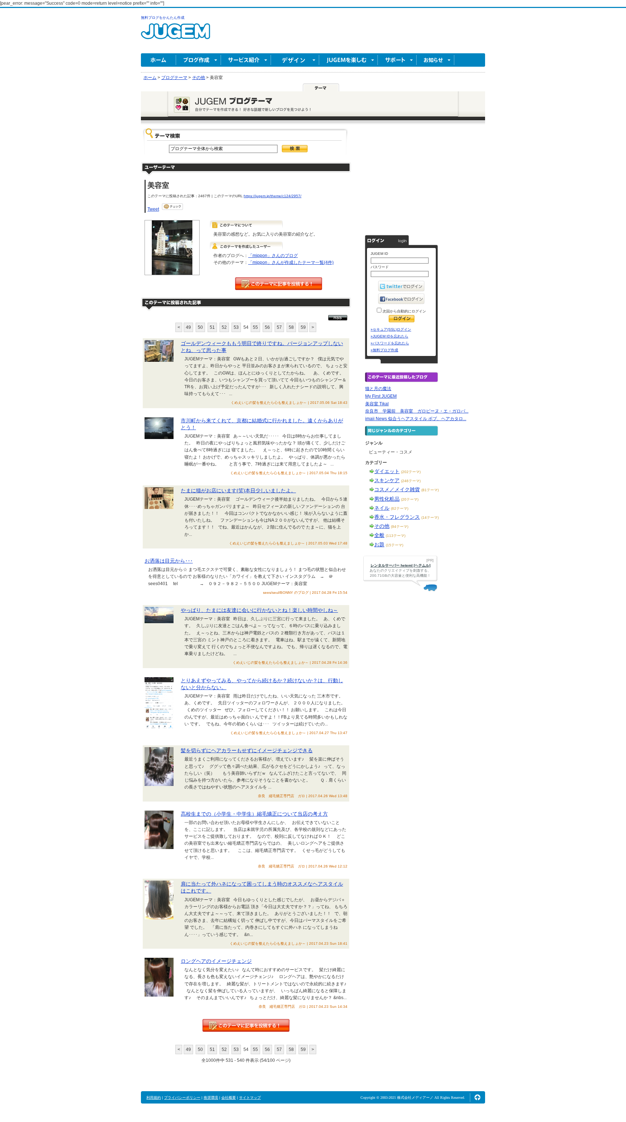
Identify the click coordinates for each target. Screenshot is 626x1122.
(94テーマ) (399, 527)
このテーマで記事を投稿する (278, 283)
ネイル (381, 508)
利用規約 (153, 1098)
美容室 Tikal (377, 403)
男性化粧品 (387, 499)
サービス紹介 (246, 60)
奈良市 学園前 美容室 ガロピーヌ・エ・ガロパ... (416, 411)
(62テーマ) (399, 508)
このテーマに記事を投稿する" (246, 1025)
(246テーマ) (411, 481)
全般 (379, 535)
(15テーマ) (394, 545)
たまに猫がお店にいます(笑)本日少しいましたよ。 (238, 490)
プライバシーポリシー (182, 1098)
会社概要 (228, 1098)
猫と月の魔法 (378, 388)
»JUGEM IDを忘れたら (389, 336)
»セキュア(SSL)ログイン (391, 329)
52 (224, 327)
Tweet (153, 209)
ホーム (158, 60)
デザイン (295, 60)
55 (255, 327)
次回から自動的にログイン (403, 311)
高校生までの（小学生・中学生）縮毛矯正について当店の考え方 (254, 814)
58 (291, 327)
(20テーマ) (409, 499)
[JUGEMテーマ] (321, 87)
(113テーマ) (395, 536)
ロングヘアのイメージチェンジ (216, 961)
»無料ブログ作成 (384, 350)
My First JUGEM (381, 396)
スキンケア (387, 480)
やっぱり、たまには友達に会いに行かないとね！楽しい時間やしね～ (259, 610)
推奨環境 (211, 1098)
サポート (397, 60)
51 (212, 327)
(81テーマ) (430, 490)
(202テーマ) (411, 472)
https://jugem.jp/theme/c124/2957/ (272, 196)
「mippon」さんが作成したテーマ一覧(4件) (291, 262)
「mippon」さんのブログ (273, 255)
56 (267, 327)
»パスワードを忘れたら (390, 343)
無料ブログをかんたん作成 (162, 18)
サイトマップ (250, 1098)
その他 (381, 526)
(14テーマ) (430, 517)
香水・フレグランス (397, 517)
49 (188, 327)
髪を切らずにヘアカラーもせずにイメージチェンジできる (247, 750)
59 (303, 327)
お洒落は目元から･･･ (169, 561)
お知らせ (435, 60)
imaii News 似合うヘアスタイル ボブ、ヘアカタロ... (415, 418)
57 (279, 327)
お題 (379, 544)
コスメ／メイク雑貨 (397, 489)
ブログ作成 (198, 60)
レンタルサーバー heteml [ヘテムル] (400, 565)
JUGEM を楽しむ (348, 60)
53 (236, 327)
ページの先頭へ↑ (477, 1097)
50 (200, 327)
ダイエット (387, 471)
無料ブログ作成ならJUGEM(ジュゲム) (175, 35)
